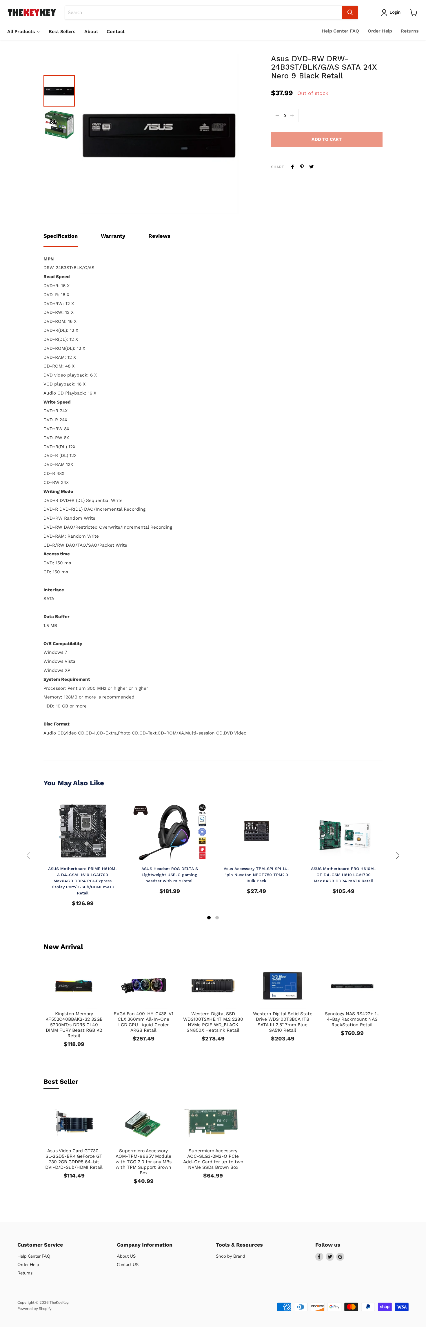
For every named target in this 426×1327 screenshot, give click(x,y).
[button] (209, 918)
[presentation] (28, 855)
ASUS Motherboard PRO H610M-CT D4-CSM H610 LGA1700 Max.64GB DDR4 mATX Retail (343, 874)
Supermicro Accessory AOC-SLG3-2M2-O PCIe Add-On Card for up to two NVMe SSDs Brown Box (213, 1159)
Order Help (380, 31)
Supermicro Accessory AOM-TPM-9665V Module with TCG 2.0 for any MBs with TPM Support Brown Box (144, 1161)
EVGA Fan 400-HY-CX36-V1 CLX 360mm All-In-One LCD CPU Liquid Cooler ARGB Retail (143, 1022)
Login (394, 12)
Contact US (128, 1264)
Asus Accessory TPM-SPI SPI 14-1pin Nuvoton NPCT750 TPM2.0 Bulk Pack (256, 874)
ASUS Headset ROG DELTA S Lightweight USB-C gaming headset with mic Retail (169, 874)
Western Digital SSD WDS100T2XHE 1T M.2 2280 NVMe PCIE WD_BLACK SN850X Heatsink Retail (213, 1022)
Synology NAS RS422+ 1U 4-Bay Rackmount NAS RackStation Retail (352, 1019)
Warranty (113, 236)
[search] (203, 12)
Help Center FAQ (340, 31)
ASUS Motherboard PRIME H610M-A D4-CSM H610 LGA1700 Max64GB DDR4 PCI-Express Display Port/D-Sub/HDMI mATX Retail (82, 880)
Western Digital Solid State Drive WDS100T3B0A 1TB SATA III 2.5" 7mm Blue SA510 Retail (282, 1022)
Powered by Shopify (34, 1308)
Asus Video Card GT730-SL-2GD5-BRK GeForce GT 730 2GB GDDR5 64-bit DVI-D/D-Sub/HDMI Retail (74, 1159)
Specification (60, 236)
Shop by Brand (230, 1256)
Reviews (159, 236)
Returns (410, 31)
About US (126, 1256)
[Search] (350, 12)
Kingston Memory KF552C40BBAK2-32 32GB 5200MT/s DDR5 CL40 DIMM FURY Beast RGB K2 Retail (74, 1024)
